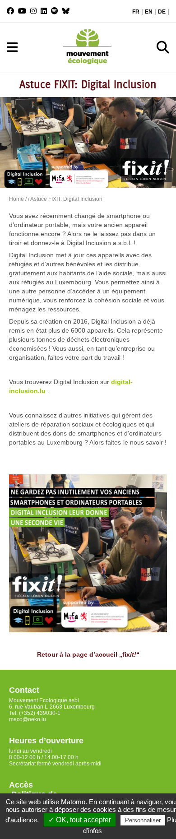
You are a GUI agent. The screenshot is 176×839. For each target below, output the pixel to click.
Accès (21, 784)
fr (135, 12)
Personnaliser (143, 820)
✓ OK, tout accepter (79, 820)
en (149, 12)
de (162, 12)
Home (16, 199)
